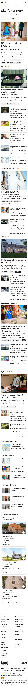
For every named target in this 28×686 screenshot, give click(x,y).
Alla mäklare (17, 626)
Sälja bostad (18, 62)
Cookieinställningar (19, 647)
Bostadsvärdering (5, 619)
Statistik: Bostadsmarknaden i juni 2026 (18, 357)
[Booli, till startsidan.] (5, 2)
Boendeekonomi (18, 201)
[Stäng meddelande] (26, 678)
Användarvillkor (18, 637)
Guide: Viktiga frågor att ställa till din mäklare (18, 505)
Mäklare (3, 62)
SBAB (23, 340)
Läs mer (15, 684)
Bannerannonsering (5, 629)
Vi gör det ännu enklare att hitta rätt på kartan (12, 396)
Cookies (17, 644)
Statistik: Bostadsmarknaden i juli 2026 (18, 147)
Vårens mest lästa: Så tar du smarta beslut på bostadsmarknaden (12, 92)
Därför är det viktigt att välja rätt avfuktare (18, 276)
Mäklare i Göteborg (19, 619)
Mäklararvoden (18, 629)
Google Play (4, 653)
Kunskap (3, 621)
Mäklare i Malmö (18, 621)
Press (2, 639)
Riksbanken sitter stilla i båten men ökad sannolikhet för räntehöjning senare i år (13, 328)
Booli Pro (3, 626)
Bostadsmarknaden (5, 6)
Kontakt (3, 644)
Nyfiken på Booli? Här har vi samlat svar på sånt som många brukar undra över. (18, 447)
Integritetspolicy (19, 639)
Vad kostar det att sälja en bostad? (18, 489)
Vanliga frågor (4, 647)
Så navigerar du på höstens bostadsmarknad (11, 46)
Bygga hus (11, 271)
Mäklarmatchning (19, 631)
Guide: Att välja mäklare (17, 496)
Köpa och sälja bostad (18, 6)
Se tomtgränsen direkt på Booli (17, 425)
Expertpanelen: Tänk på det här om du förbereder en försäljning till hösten (17, 123)
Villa (9, 203)
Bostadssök (4, 616)
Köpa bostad (10, 62)
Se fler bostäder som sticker (10, 602)
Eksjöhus (18, 271)
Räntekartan (4, 624)
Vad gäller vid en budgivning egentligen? (17, 135)
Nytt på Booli (5, 406)
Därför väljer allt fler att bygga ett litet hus (13, 261)
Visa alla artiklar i (17, 233)
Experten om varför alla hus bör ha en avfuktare (17, 288)
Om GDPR (17, 642)
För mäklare (4, 631)
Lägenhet (4, 203)
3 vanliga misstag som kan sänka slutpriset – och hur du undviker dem (18, 109)
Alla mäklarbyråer (19, 624)
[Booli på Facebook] (25, 663)
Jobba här (3, 642)
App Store (3, 655)
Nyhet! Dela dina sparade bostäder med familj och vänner (17, 412)
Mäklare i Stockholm (19, 616)
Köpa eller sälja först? (16, 157)
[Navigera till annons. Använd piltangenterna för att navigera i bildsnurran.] (14, 528)
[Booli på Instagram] (22, 663)
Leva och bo (4, 271)
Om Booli (3, 637)
